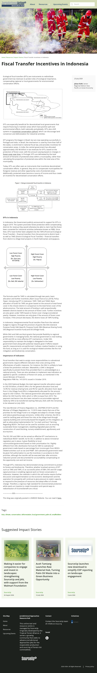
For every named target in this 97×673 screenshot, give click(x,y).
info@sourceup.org (55, 624)
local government (38, 515)
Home (3, 57)
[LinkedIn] (46, 638)
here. (59, 498)
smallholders (56, 515)
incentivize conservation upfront (25, 131)
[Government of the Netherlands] (76, 622)
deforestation (26, 515)
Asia (3, 515)
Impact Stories (18, 57)
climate (8, 515)
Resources (9, 57)
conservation (16, 515)
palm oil (48, 515)
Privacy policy (89, 666)
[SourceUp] (30, 659)
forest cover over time (12, 154)
